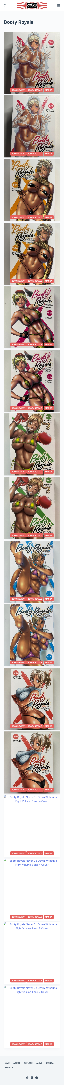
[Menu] (58, 5)
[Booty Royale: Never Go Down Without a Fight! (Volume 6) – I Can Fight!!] (32, 699)
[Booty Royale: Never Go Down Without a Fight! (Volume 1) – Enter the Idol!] (32, 1017)
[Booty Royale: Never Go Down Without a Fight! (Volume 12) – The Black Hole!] (32, 317)
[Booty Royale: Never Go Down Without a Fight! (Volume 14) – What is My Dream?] (32, 190)
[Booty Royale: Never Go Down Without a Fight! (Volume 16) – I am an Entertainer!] (32, 63)
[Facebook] (27, 1077)
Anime (39, 1063)
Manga (48, 90)
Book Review (18, 90)
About (16, 1063)
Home (6, 1063)
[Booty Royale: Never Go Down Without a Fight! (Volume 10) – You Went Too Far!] (32, 444)
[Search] (5, 5)
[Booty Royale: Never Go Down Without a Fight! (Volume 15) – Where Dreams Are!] (32, 126)
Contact (8, 1067)
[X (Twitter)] (32, 1077)
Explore (28, 1063)
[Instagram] (36, 1077)
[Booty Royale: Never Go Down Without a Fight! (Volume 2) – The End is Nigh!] (32, 953)
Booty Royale (35, 90)
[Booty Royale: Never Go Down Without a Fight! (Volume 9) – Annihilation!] (32, 508)
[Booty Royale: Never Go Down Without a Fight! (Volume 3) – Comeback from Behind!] (32, 890)
